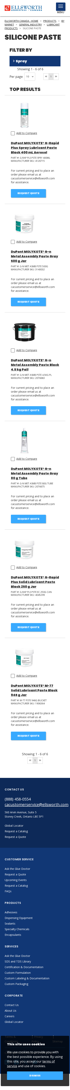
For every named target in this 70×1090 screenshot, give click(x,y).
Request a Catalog (16, 885)
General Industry (30, 24)
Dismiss (35, 1075)
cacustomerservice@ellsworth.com (35, 804)
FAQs (8, 891)
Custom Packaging (16, 984)
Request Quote (28, 193)
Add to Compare (26, 133)
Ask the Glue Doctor (17, 869)
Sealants (10, 923)
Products (49, 21)
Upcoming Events (16, 880)
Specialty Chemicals (17, 929)
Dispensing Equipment (19, 918)
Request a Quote (15, 874)
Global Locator (14, 1022)
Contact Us (12, 1005)
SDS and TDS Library (18, 961)
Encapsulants (13, 935)
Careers (9, 1016)
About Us (10, 1010)
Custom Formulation (18, 972)
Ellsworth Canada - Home (21, 21)
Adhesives (11, 912)
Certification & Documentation (24, 967)
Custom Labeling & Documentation (27, 978)
